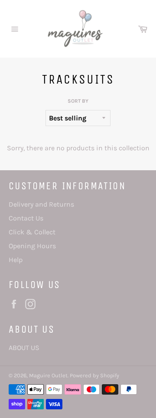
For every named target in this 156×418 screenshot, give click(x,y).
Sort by (78, 101)
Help (16, 260)
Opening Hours (32, 246)
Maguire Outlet (48, 375)
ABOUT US (24, 347)
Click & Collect (32, 232)
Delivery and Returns (41, 204)
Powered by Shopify (94, 375)
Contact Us (26, 218)
